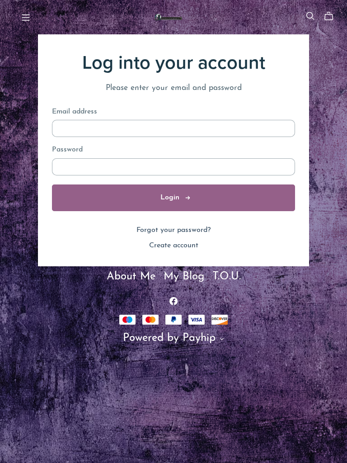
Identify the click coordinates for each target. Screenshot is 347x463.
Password (67, 149)
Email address (74, 111)
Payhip (199, 338)
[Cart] (332, 16)
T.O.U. (226, 276)
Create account (173, 245)
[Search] (310, 16)
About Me (133, 276)
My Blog (186, 276)
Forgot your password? (173, 230)
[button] (222, 340)
